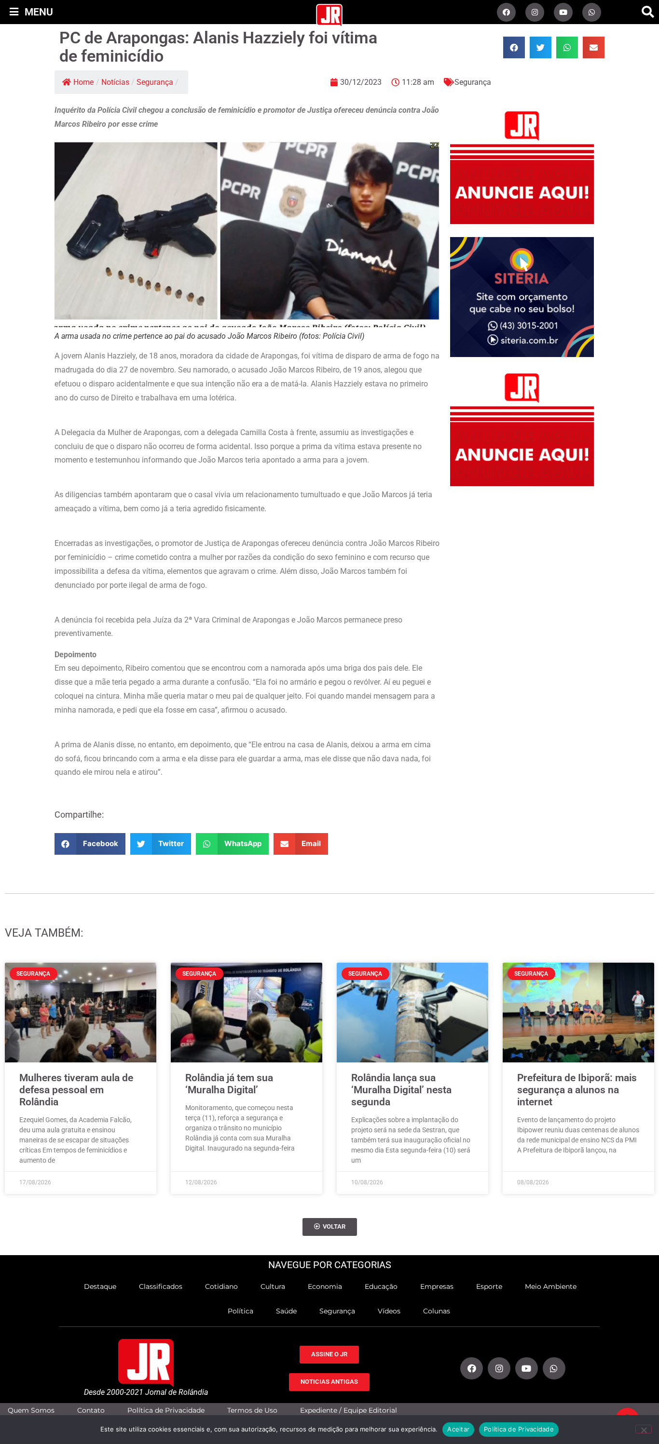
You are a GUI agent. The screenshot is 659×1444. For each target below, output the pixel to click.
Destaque (100, 1286)
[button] (648, 12)
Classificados (160, 1286)
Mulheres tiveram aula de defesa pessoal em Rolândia (76, 1090)
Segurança (155, 82)
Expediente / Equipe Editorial (348, 1410)
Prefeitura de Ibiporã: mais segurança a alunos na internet (577, 1090)
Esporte (489, 1286)
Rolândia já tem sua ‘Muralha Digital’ (229, 1084)
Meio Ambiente (551, 1286)
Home (83, 82)
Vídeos (389, 1311)
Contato (91, 1410)
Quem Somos (31, 1410)
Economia (325, 1286)
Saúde (286, 1311)
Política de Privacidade (166, 1410)
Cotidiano (221, 1286)
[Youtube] (563, 12)
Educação (381, 1286)
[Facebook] (506, 12)
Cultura (273, 1286)
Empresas (436, 1286)
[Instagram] (534, 12)
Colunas (436, 1311)
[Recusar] (643, 1429)
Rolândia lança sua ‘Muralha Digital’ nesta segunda (401, 1090)
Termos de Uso (252, 1410)
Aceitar (458, 1429)
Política (240, 1311)
